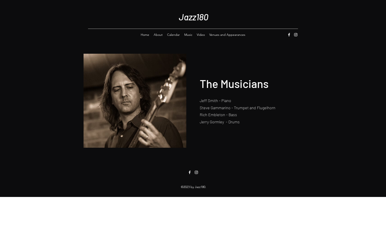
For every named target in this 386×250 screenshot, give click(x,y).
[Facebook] (289, 34)
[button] (135, 101)
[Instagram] (296, 34)
